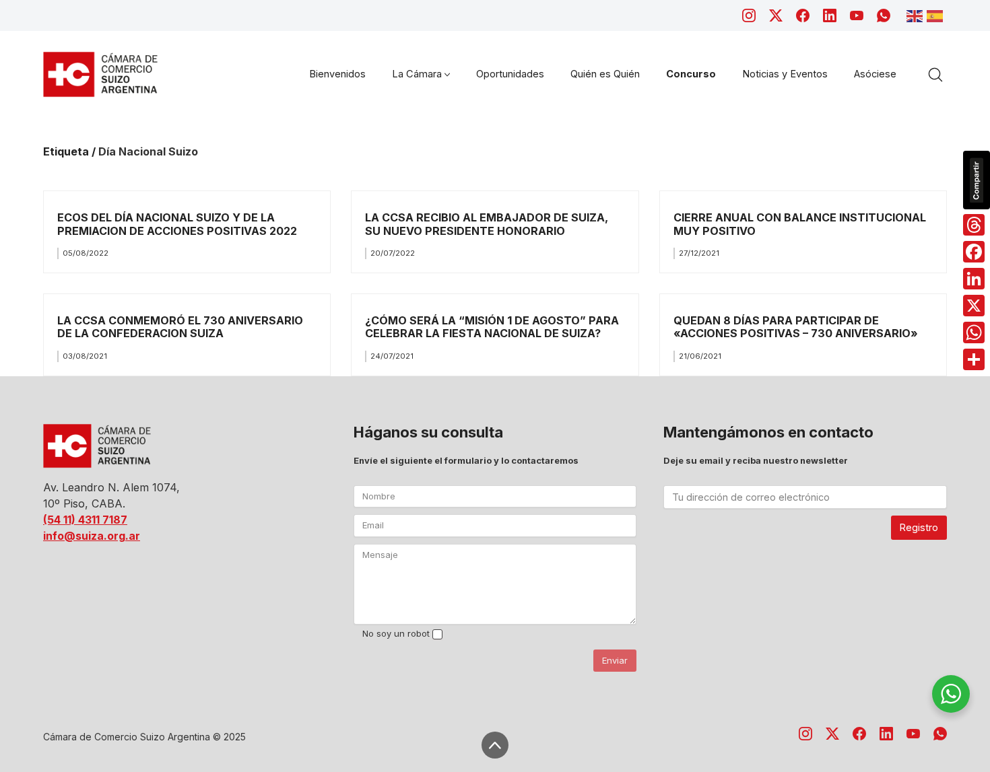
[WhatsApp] (883, 15)
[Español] (937, 15)
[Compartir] (973, 359)
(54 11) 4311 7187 (85, 519)
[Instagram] (749, 15)
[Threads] (973, 224)
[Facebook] (803, 15)
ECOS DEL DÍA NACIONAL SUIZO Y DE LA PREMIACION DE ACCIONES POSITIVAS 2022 (177, 224)
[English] (916, 15)
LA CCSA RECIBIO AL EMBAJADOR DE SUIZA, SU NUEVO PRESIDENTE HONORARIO (486, 224)
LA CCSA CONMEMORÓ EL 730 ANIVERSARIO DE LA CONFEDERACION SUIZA (180, 327)
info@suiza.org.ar (91, 535)
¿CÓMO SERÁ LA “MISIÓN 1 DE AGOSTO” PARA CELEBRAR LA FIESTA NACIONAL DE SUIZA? (492, 327)
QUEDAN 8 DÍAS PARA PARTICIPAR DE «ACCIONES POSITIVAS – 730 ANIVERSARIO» (795, 327)
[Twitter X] (776, 15)
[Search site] (935, 74)
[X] (973, 305)
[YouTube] (856, 15)
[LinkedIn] (829, 15)
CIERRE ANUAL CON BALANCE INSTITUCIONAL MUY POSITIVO (799, 224)
